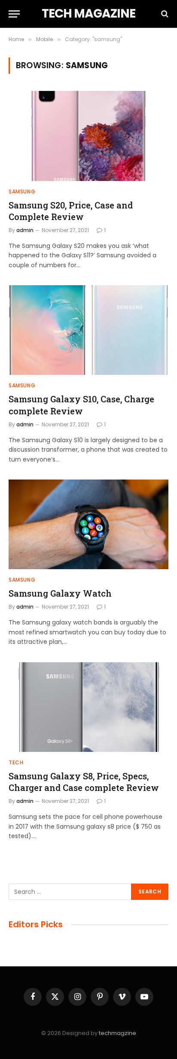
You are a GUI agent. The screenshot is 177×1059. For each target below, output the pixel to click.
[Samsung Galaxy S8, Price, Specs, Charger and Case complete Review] (88, 707)
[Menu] (14, 14)
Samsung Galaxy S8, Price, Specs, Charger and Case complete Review (84, 781)
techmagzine (117, 1033)
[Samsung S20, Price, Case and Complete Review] (88, 136)
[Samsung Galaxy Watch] (88, 524)
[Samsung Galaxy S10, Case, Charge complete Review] (88, 330)
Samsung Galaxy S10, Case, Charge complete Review (81, 404)
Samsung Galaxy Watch (60, 593)
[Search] (163, 14)
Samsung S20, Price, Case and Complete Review (71, 210)
